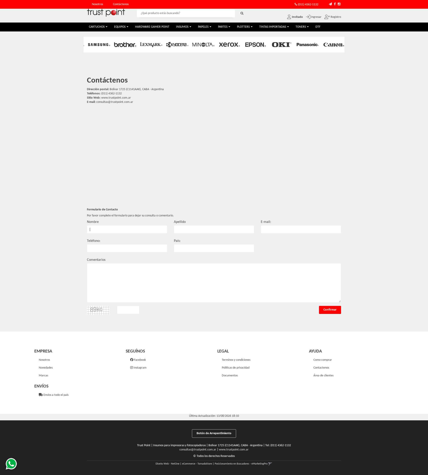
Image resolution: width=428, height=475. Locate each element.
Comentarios (96, 260)
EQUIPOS (120, 27)
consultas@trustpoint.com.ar (114, 102)
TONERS (301, 27)
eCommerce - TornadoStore (197, 464)
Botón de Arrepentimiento (214, 433)
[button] (330, 4)
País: (177, 241)
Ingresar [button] (316, 17)
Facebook (139, 360)
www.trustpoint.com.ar (234, 449)
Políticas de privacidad (235, 367)
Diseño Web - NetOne (167, 464)
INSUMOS (182, 27)
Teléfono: (93, 241)
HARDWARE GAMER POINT (152, 27)
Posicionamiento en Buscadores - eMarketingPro (241, 464)
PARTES (223, 27)
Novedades (46, 367)
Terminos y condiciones (236, 360)
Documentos (230, 375)
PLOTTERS (243, 27)
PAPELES (203, 27)
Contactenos (321, 367)
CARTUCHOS (97, 27)
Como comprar (322, 360)
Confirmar (330, 309)
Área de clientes (323, 375)
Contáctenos (121, 4)
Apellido (180, 222)
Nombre (93, 222)
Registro (335, 17)
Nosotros (97, 4)
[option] (97, 44)
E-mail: (266, 222)
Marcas (43, 375)
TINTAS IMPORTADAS (273, 27)
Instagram (139, 367)
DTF (317, 27)
